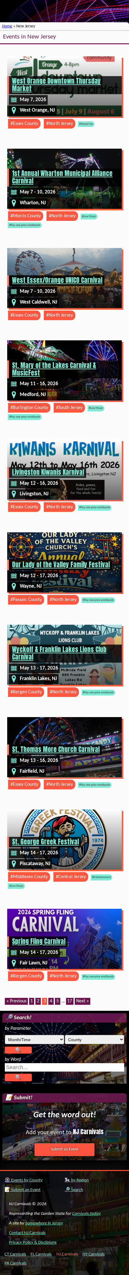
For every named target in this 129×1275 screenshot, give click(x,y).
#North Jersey (59, 123)
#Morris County (25, 216)
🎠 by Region (76, 1180)
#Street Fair (86, 124)
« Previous (16, 1001)
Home (7, 26)
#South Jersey (69, 407)
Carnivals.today (86, 1214)
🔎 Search (73, 1190)
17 (69, 1001)
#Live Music (89, 216)
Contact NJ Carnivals (27, 1233)
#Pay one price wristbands (24, 225)
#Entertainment (101, 877)
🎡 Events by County (23, 1180)
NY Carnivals (93, 1254)
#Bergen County (26, 692)
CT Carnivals (15, 1254)
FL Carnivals (41, 1254)
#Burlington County (29, 407)
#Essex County (24, 123)
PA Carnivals (15, 1263)
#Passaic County (26, 599)
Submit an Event (64, 1149)
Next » (82, 1001)
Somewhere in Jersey (44, 1223)
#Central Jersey (71, 876)
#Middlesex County (29, 876)
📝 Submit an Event (22, 1190)
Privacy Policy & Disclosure (32, 1242)
